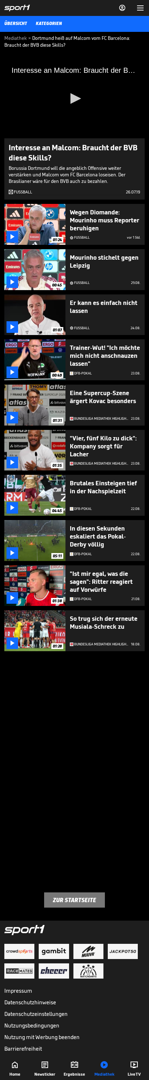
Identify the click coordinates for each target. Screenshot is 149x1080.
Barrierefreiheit (23, 1048)
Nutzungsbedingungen (31, 1025)
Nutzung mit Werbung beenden (42, 1037)
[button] (74, 98)
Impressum (18, 990)
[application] (74, 98)
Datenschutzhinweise (30, 1002)
